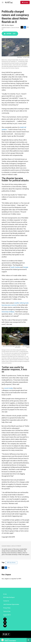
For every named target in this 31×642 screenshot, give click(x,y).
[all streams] (29, 640)
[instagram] (5, 622)
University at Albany (8, 312)
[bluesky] (5, 625)
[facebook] (5, 619)
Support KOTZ (7, 615)
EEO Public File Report (9, 597)
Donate (25, 2)
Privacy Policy (6, 608)
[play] (2, 640)
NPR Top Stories (11, 562)
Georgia (25, 267)
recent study (8, 388)
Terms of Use (6, 611)
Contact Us (6, 601)
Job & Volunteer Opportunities (11, 604)
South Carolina (15, 267)
